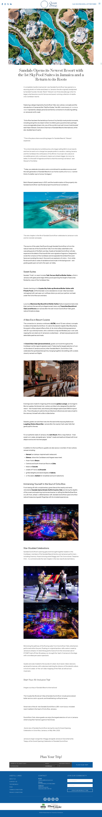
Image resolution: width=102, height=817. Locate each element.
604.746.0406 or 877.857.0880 (46, 783)
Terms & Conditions (16, 789)
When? (47, 763)
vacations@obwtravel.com (45, 780)
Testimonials (13, 784)
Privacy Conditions (15, 792)
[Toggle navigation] (99, 3)
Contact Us (13, 781)
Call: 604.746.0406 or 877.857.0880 (84, 4)
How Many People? (64, 763)
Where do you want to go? (18, 763)
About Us (12, 779)
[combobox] (27, 765)
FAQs (11, 787)
